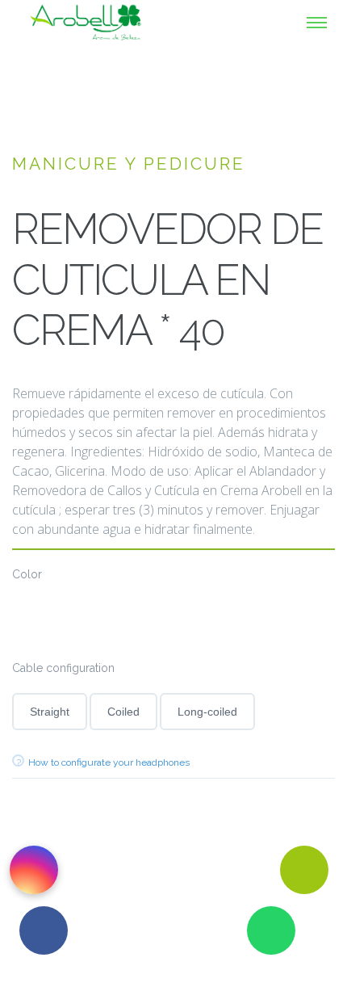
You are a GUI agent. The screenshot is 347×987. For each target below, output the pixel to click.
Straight (49, 711)
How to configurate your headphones (109, 762)
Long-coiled (207, 711)
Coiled (123, 711)
